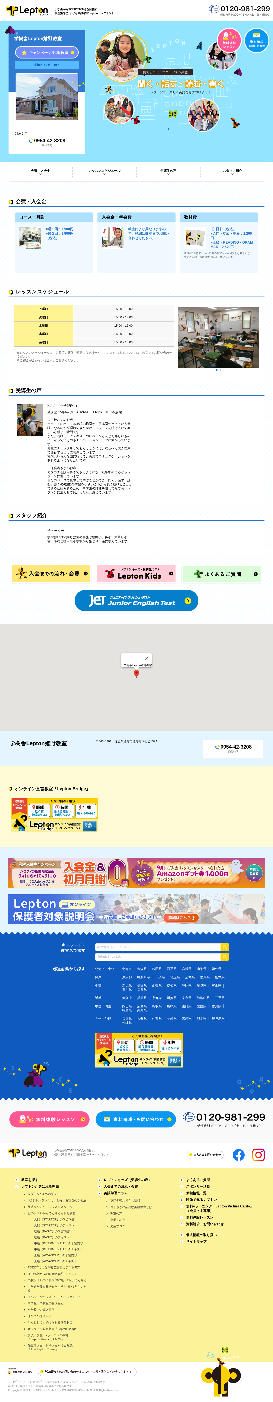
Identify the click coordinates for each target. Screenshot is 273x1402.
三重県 (220, 998)
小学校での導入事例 (41, 1309)
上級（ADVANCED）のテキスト (55, 1261)
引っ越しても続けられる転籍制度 (50, 1322)
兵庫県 (142, 998)
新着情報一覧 (196, 1193)
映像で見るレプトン (201, 1199)
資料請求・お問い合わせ (205, 1224)
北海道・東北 (104, 969)
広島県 (142, 1006)
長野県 (142, 985)
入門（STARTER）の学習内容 (54, 1219)
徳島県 (127, 1010)
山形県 (201, 969)
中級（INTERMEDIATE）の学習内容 (58, 1243)
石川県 (127, 989)
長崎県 (172, 1018)
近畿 (98, 998)
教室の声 (116, 1213)
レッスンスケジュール (105, 170)
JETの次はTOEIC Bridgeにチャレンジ (54, 1273)
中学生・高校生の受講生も (46, 1303)
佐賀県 (157, 1018)
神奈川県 (143, 977)
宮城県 (187, 969)
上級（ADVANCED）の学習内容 (55, 1255)
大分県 (142, 1018)
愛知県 (172, 985)
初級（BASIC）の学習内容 (52, 1231)
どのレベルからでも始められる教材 (52, 1213)
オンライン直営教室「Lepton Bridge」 (54, 1329)
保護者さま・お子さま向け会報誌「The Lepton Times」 (50, 1347)
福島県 (216, 969)
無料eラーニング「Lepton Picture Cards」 (219, 1208)
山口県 (187, 1006)
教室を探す (29, 1180)
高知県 (142, 1010)
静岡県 (187, 985)
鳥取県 (157, 1006)
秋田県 (157, 969)
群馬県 (205, 977)
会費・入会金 (40, 170)
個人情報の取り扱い (201, 1235)
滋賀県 (172, 998)
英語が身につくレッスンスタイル (50, 1207)
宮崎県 (187, 1018)
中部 (98, 985)
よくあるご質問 (198, 1180)
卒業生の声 (117, 1220)
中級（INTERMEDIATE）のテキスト (58, 1249)
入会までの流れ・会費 (121, 1186)
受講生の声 (168, 170)
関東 (98, 977)
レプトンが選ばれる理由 (40, 1186)
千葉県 (160, 977)
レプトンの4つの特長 (42, 1194)
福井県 (142, 989)
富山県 (216, 985)
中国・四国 (103, 1006)
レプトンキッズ (128, 1180)
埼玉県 (175, 977)
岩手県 (172, 969)
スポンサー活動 (198, 1186)
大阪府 (127, 998)
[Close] (147, 658)
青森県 (142, 969)
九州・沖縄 (103, 1018)
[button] (136, 674)
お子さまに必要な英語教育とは (131, 1207)
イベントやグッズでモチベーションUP (54, 1297)
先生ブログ (117, 1226)
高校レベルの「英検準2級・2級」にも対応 (57, 1280)
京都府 (157, 998)
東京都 (127, 977)
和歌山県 (203, 998)
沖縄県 (127, 1022)
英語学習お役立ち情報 (125, 1200)
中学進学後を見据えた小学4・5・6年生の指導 (57, 1288)
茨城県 (190, 977)
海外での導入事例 (40, 1316)
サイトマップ (196, 1241)
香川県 (216, 1006)
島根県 (172, 1006)
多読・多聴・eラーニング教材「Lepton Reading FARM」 (48, 1337)
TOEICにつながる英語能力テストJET (54, 1267)
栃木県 (220, 977)
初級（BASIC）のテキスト (52, 1237)
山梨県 (157, 985)
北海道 (127, 969)
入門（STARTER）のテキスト (54, 1225)
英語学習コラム (116, 1193)
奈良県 (187, 998)
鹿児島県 (218, 1018)
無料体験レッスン (199, 1217)
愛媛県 (201, 1006)
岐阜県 (201, 985)
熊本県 (201, 1018)
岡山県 (127, 1006)
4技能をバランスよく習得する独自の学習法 (57, 1200)
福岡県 (127, 1018)
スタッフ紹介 (232, 170)
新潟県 (127, 985)
